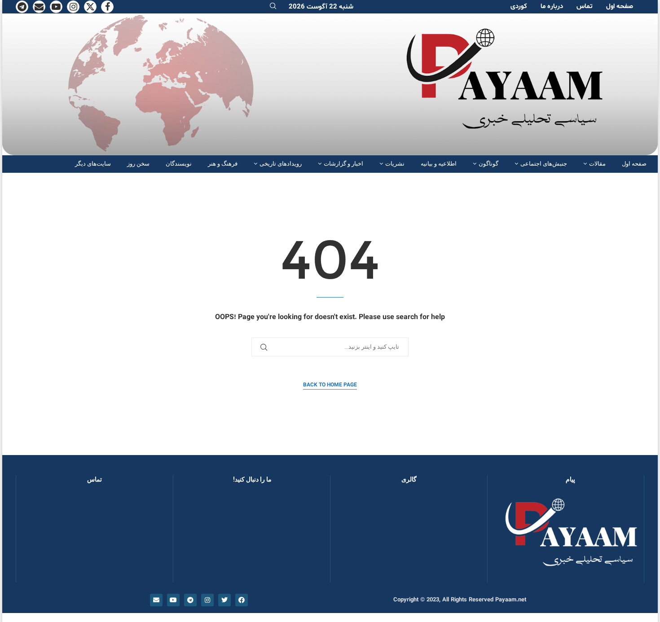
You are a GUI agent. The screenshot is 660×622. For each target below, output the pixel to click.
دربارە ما (552, 6)
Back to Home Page (330, 385)
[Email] (39, 6)
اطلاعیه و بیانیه (439, 163)
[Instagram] (73, 6)
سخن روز (138, 163)
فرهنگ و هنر (223, 163)
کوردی (518, 6)
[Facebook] (107, 6)
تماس (584, 6)
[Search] (272, 7)
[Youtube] (56, 6)
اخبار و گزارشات (343, 163)
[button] (351, 537)
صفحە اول (619, 6)
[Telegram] (22, 6)
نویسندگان (179, 163)
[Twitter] (90, 6)
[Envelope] (156, 600)
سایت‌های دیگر (93, 163)
